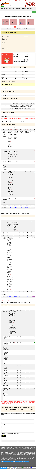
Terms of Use (23, 461)
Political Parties (23, 8)
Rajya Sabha (18, 8)
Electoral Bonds (29, 8)
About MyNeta (3, 461)
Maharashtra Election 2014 (9, 28)
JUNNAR (18, 28)
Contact (19, 461)
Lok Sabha (5, 8)
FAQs (27, 461)
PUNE (15, 28)
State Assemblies (11, 8)
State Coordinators (14, 461)
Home (2, 8)
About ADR (8, 461)
